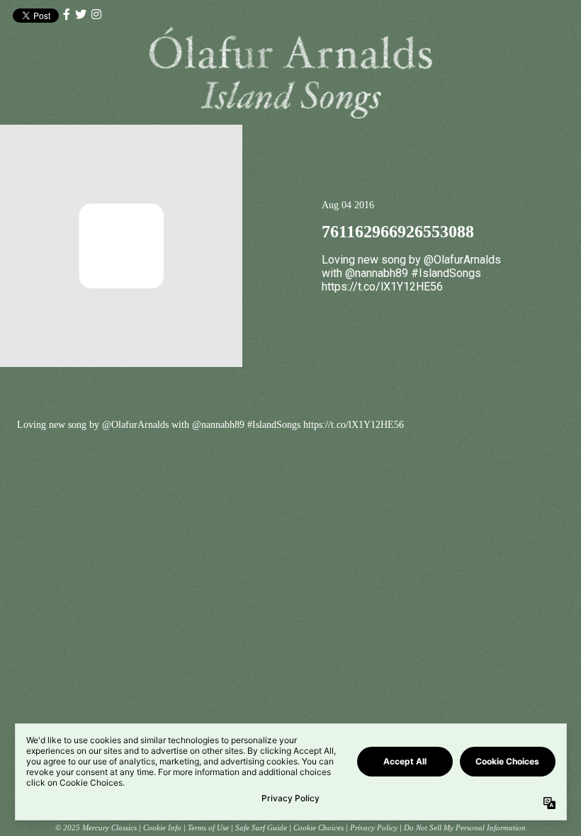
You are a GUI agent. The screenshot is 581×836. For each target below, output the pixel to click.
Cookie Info (162, 827)
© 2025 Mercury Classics (96, 827)
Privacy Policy (373, 827)
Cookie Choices (318, 827)
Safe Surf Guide (261, 827)
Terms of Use (208, 827)
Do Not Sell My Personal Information (465, 827)
